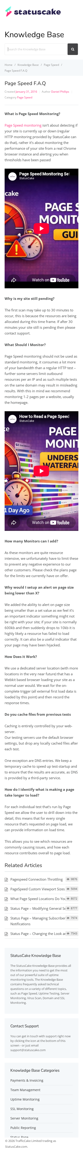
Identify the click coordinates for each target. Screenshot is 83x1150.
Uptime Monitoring (25, 1099)
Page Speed (24, 97)
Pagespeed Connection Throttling (36, 879)
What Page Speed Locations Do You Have (42, 898)
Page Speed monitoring (23, 125)
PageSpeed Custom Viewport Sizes (37, 889)
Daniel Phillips (60, 92)
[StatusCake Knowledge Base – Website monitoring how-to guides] (33, 16)
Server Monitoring (24, 1118)
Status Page (19, 1137)
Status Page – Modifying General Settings (42, 908)
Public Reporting (23, 1128)
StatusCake (24, 966)
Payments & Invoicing (26, 1080)
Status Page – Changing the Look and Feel (43, 933)
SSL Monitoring (22, 1109)
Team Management (25, 1090)
